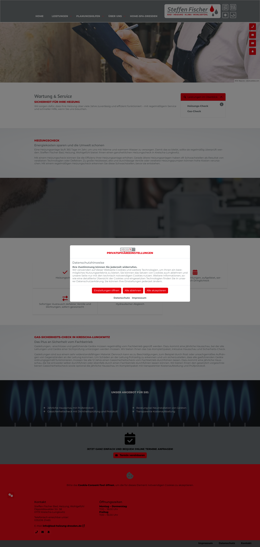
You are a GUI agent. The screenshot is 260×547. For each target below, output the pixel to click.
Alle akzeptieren (156, 290)
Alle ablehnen (133, 290)
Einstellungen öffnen (106, 290)
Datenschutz (122, 297)
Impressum (139, 297)
